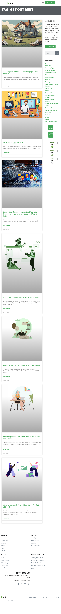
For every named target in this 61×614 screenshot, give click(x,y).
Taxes (47, 119)
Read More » (6, 83)
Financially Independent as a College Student (21, 297)
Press (2, 548)
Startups (47, 115)
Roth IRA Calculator (37, 563)
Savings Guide (5, 560)
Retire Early (4, 563)
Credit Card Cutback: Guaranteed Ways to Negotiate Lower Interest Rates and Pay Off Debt (20, 214)
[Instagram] (28, 583)
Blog (32, 568)
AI (45, 63)
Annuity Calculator (37, 558)
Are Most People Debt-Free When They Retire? (22, 365)
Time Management (51, 121)
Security (3, 551)
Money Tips (48, 88)
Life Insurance (35, 546)
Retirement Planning (51, 110)
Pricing (3, 546)
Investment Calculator (38, 560)
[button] (40, 3)
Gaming (47, 82)
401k (2, 558)
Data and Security (50, 72)
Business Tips (49, 68)
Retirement (48, 108)
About (3, 538)
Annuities (48, 65)
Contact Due (5, 540)
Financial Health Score (38, 565)
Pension (33, 543)
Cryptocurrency (50, 70)
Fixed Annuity (35, 540)
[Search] (57, 53)
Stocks (47, 117)
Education (48, 75)
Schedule (48, 112)
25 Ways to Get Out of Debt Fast (16, 143)
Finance (47, 79)
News (47, 90)
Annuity (33, 538)
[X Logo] (21, 583)
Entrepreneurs (49, 77)
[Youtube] (25, 583)
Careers (3, 543)
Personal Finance (50, 93)
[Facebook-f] (18, 583)
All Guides (4, 568)
